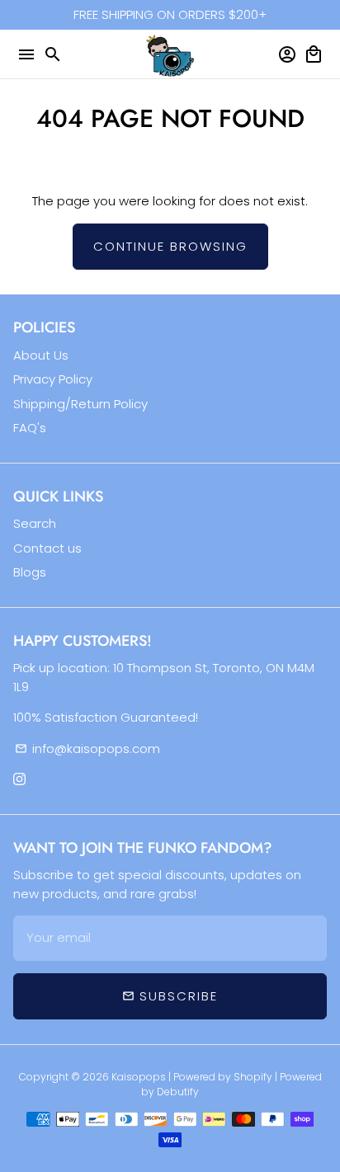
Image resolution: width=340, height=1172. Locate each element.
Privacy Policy (52, 379)
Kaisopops (139, 1077)
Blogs (29, 572)
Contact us (47, 548)
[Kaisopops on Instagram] (19, 779)
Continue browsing (170, 246)
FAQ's (29, 427)
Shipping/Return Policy (80, 403)
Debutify (178, 1092)
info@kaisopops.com (87, 748)
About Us (40, 355)
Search (34, 523)
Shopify (253, 1077)
